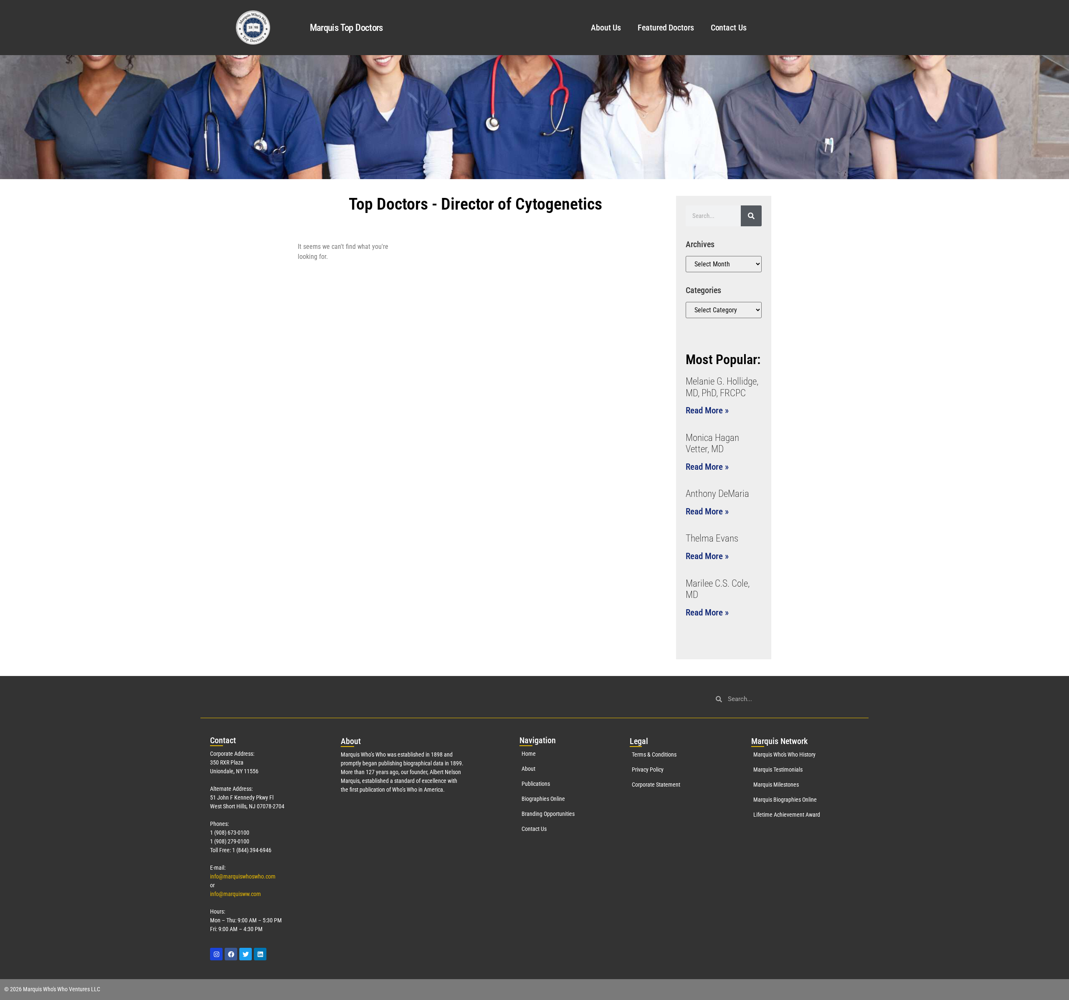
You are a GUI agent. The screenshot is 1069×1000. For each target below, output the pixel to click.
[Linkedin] (260, 954)
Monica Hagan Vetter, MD (712, 443)
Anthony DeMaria (717, 493)
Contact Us (729, 28)
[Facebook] (231, 954)
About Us (606, 28)
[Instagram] (216, 954)
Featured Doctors (666, 28)
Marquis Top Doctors (346, 27)
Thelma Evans (712, 538)
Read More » (707, 410)
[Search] (751, 215)
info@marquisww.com (235, 894)
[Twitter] (245, 954)
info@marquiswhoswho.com (243, 876)
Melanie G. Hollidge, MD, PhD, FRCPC (722, 387)
